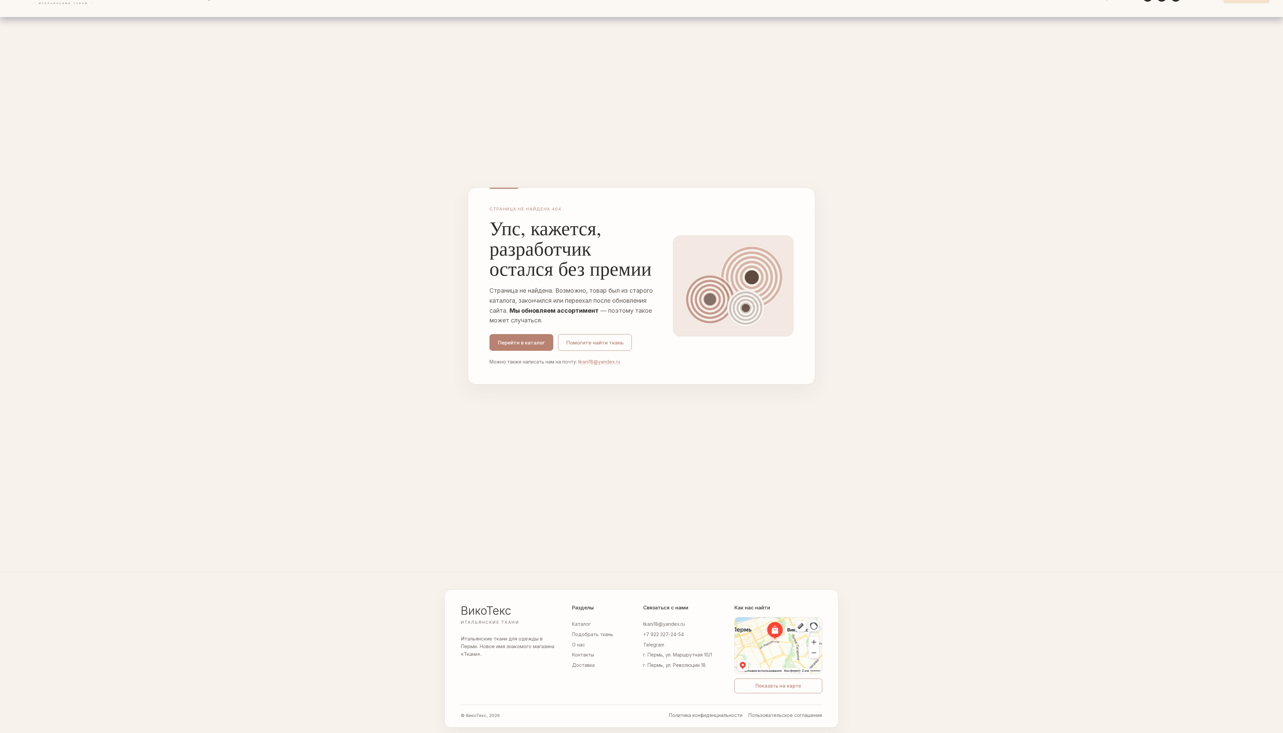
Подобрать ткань (592, 634)
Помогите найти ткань (594, 342)
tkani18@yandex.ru (599, 361)
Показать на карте (778, 686)
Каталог (581, 624)
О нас (578, 644)
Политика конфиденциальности (705, 715)
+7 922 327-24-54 (663, 634)
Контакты (583, 654)
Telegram (653, 644)
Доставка (583, 665)
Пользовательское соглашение (785, 715)
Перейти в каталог (521, 342)
